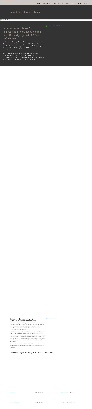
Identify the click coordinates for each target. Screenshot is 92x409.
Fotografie (46, 3)
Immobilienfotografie (22, 370)
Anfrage (86, 3)
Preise (80, 3)
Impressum (12, 392)
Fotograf (64, 392)
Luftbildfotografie (69, 3)
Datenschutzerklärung (15, 402)
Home (39, 3)
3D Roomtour (56, 3)
